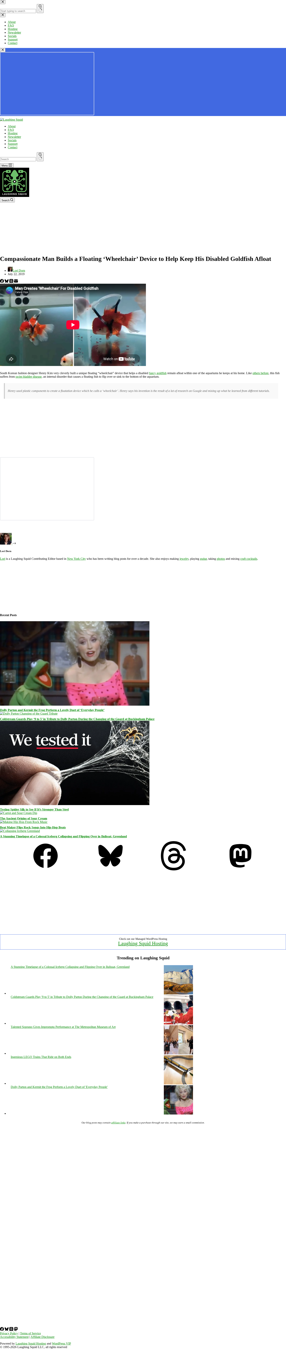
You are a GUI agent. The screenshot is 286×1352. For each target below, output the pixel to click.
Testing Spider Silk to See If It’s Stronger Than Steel (34, 809)
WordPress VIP (61, 1343)
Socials (12, 140)
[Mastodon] (240, 869)
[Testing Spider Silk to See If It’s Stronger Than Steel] (74, 804)
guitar (203, 558)
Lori (2, 558)
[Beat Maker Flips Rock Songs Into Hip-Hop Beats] (23, 822)
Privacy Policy (9, 1333)
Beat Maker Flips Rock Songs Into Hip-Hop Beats (33, 827)
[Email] (16, 282)
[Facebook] (2, 282)
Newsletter (14, 136)
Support (13, 143)
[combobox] (18, 159)
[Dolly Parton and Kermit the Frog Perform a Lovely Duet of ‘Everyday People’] (74, 704)
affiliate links (118, 1122)
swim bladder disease (29, 376)
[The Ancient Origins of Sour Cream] (18, 813)
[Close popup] (2, 50)
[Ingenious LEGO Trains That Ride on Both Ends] (178, 1083)
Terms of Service (30, 1333)
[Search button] (40, 156)
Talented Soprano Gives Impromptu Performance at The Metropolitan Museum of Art (63, 1027)
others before (260, 373)
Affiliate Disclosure (42, 1337)
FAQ (11, 129)
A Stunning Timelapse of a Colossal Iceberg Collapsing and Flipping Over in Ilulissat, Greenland (63, 836)
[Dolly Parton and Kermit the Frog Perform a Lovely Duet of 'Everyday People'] (178, 1113)
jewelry (184, 558)
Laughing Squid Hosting (143, 943)
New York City (76, 558)
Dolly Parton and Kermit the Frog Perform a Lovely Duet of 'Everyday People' (59, 1087)
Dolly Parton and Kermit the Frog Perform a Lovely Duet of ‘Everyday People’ (52, 710)
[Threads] (11, 282)
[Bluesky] (7, 282)
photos (221, 558)
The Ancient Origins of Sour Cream (23, 818)
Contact (12, 147)
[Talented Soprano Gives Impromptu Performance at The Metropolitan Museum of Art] (178, 1053)
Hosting (13, 133)
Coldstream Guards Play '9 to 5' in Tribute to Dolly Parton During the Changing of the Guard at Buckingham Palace (82, 996)
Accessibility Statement (14, 1337)
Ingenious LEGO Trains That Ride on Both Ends (41, 1057)
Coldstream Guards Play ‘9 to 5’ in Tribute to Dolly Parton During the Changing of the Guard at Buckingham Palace (77, 719)
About (12, 126)
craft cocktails (248, 558)
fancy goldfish (158, 373)
